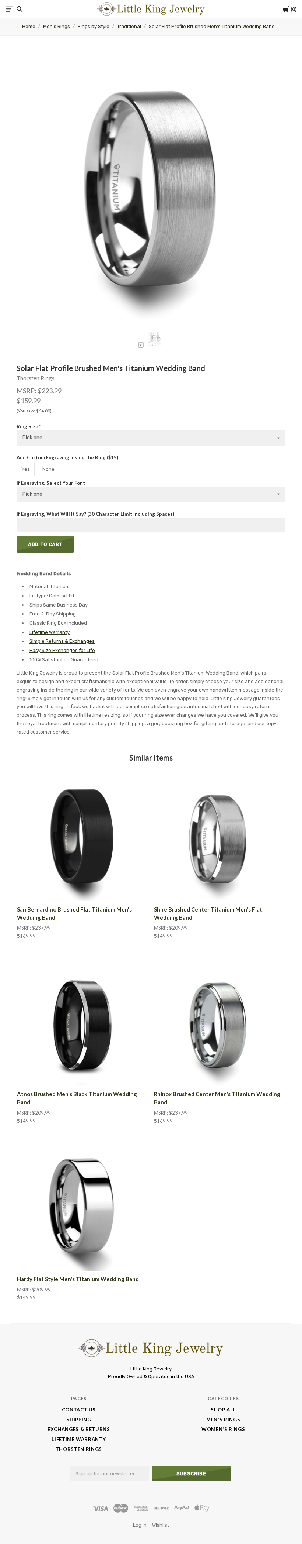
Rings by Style (93, 26)
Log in (140, 1525)
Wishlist (160, 1525)
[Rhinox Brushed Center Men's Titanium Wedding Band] (219, 1020)
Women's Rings (223, 1429)
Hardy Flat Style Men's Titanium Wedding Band (78, 1279)
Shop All (223, 1410)
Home (28, 26)
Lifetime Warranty (49, 632)
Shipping (78, 1420)
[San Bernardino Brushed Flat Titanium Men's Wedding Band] (82, 835)
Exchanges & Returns (79, 1429)
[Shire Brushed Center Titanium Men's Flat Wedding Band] (219, 835)
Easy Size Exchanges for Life (62, 650)
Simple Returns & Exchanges (62, 641)
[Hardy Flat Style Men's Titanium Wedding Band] (82, 1205)
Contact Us (79, 1410)
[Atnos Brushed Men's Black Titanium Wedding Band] (82, 1020)
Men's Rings (56, 26)
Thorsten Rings (36, 378)
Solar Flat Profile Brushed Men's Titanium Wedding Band (212, 26)
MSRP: (27, 391)
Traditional (129, 26)
